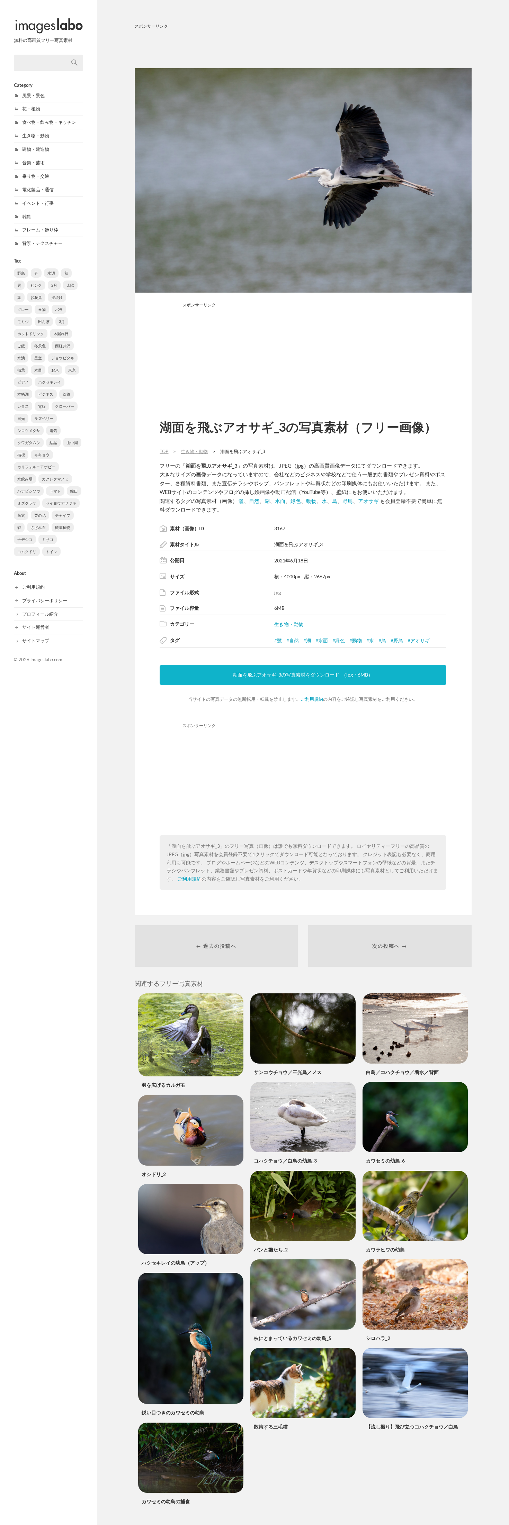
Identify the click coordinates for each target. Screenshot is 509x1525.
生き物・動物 (35, 135)
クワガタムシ (28, 442)
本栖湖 (23, 394)
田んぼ (44, 321)
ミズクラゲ (26, 503)
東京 (72, 370)
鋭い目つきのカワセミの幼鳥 (173, 1412)
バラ (59, 309)
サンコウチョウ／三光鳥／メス (288, 1072)
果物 (42, 309)
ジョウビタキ (62, 358)
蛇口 (74, 491)
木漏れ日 (61, 333)
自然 (254, 501)
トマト (55, 491)
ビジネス (45, 394)
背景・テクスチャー (42, 243)
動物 (311, 501)
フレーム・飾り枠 (40, 229)
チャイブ (62, 515)
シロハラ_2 (378, 1338)
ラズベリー (43, 418)
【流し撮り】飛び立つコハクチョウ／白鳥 (412, 1427)
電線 (42, 406)
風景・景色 (33, 95)
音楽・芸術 (33, 162)
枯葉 (21, 370)
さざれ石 (38, 527)
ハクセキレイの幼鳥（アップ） (175, 1263)
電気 (53, 430)
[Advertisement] (303, 47)
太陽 (70, 285)
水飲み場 (25, 479)
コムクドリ (26, 551)
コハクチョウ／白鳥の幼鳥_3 (285, 1161)
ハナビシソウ (28, 491)
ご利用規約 (33, 587)
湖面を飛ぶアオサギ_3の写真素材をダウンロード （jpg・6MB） (303, 675)
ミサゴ (47, 539)
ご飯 (21, 345)
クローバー (64, 406)
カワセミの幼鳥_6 (385, 1161)
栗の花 (40, 515)
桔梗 (21, 454)
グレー (23, 309)
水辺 (51, 273)
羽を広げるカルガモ (163, 1085)
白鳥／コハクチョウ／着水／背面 (402, 1072)
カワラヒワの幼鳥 (385, 1249)
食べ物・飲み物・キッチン (49, 122)
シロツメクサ (28, 430)
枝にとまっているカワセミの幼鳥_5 (292, 1338)
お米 (55, 370)
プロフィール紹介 (40, 614)
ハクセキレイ (49, 382)
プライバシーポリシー (44, 600)
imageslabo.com (46, 659)
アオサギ (368, 501)
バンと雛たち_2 (271, 1249)
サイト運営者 (35, 627)
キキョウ (42, 454)
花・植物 (31, 108)
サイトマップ (35, 640)
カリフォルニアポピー (36, 467)
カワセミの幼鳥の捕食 (166, 1501)
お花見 (36, 297)
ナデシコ (25, 539)
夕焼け (57, 297)
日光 (21, 418)
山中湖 (72, 442)
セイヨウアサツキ (61, 503)
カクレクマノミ (55, 479)
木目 (38, 370)
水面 (280, 501)
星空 (38, 358)
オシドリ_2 (154, 1174)
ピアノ (23, 382)
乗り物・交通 (35, 176)
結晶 (53, 442)
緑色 (296, 501)
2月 (54, 285)
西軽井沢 (62, 345)
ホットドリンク (30, 333)
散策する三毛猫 (271, 1427)
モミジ (23, 321)
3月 (62, 321)
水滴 (21, 358)
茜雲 (21, 515)
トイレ (51, 551)
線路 (66, 394)
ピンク (36, 285)
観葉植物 (62, 527)
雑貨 (26, 216)
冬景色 (40, 345)
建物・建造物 (35, 149)
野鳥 (21, 273)
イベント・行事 (38, 203)
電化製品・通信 (38, 189)
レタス (23, 406)
